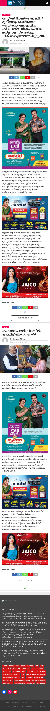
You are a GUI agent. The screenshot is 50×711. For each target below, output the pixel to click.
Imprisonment (20, 683)
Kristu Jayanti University (35, 674)
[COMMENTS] (38, 77)
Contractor (7, 683)
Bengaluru (41, 683)
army (23, 665)
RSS (17, 665)
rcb (41, 665)
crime (5, 665)
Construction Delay (22, 680)
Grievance (16, 703)
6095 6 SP (26, 668)
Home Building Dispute (11, 674)
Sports (41, 703)
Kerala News (7, 680)
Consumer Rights (38, 680)
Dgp (36, 671)
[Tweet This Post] (16, 77)
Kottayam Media (19, 40)
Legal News (38, 677)
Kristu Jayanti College (11, 677)
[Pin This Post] (27, 77)
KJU (23, 674)
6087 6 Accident (37, 668)
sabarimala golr (19, 671)
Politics (25, 703)
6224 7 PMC (17, 668)
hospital (30, 665)
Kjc (23, 677)
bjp (37, 665)
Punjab (30, 671)
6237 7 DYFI (7, 668)
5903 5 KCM (7, 671)
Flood (42, 671)
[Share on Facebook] (11, 77)
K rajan (29, 677)
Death (11, 665)
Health (33, 703)
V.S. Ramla (31, 683)
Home (8, 703)
